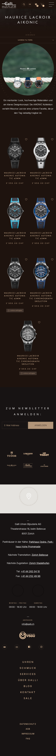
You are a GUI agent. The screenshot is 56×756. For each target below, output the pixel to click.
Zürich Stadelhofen (39, 563)
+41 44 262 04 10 (30, 571)
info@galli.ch (28, 624)
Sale (28, 698)
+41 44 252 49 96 (30, 576)
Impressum (28, 734)
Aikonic (31, 35)
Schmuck (28, 668)
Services (28, 674)
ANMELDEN (41, 425)
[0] (36, 4)
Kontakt (28, 692)
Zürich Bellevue (40, 554)
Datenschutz (28, 724)
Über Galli (28, 680)
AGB (28, 729)
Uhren (28, 662)
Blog (28, 686)
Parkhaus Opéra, (38, 541)
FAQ (28, 738)
